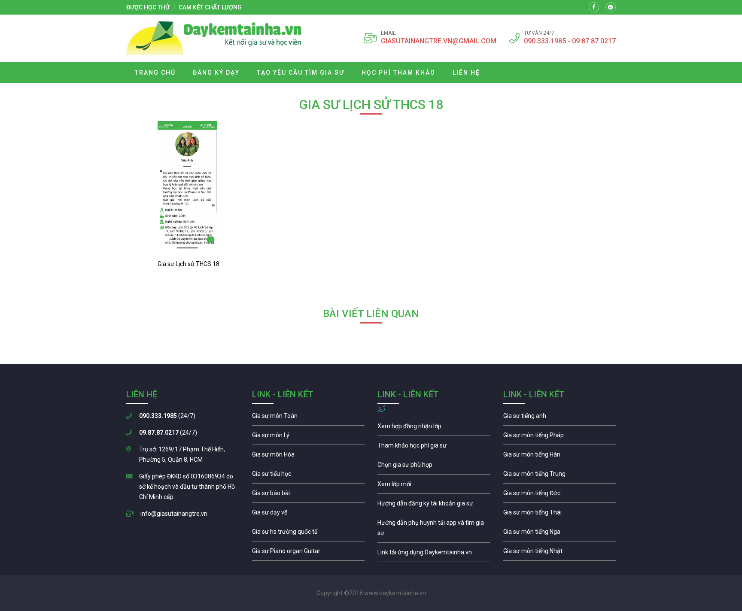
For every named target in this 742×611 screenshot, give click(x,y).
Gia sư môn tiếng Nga (433, 554)
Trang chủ (155, 72)
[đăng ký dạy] (214, 38)
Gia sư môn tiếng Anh (559, 418)
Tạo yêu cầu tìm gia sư (300, 72)
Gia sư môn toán (308, 418)
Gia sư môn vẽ (308, 514)
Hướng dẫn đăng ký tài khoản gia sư (433, 505)
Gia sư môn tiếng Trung (559, 476)
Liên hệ (466, 72)
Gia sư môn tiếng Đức (559, 495)
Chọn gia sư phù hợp (433, 467)
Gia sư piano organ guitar (308, 553)
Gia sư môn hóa (308, 456)
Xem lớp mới (433, 486)
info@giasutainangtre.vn (173, 513)
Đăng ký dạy (216, 72)
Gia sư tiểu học (308, 476)
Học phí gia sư (433, 447)
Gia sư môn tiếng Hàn (559, 456)
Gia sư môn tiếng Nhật (559, 553)
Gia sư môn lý (308, 437)
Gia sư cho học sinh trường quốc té (308, 533)
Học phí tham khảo (398, 72)
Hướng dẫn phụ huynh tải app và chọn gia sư (433, 529)
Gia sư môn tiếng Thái (559, 514)
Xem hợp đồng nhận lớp (433, 428)
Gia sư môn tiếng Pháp (559, 437)
